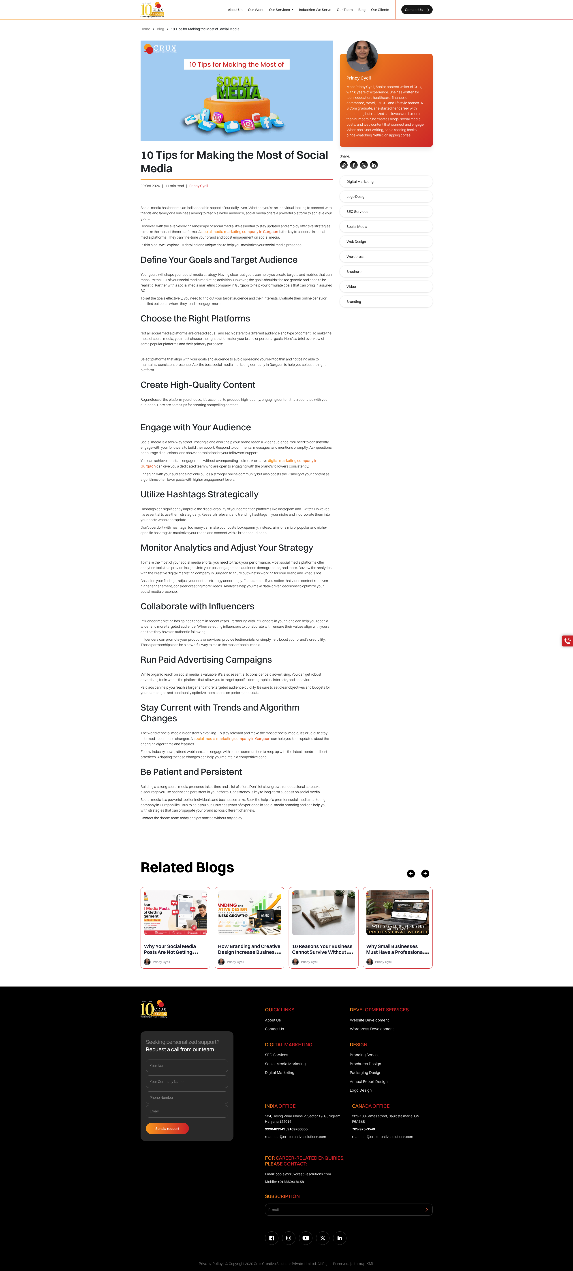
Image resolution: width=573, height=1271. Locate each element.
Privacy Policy (211, 1263)
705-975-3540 (363, 1129)
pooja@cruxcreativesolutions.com (303, 1174)
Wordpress (355, 256)
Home (145, 29)
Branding (353, 301)
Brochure (353, 271)
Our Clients (380, 9)
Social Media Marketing (285, 1063)
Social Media (356, 226)
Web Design (356, 241)
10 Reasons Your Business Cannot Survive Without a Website (322, 952)
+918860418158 (291, 1181)
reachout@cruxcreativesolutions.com (295, 1136)
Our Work (255, 9)
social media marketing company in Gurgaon (239, 231)
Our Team (345, 9)
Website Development (369, 1020)
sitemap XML (362, 1263)
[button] (425, 873)
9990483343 (275, 1129)
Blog (362, 9)
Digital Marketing (360, 181)
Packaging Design (365, 1072)
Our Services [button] (280, 9)
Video (351, 286)
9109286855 (297, 1129)
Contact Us (414, 9)
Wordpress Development (372, 1028)
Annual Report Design (369, 1081)
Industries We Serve (315, 9)
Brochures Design (365, 1063)
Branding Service (365, 1054)
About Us (235, 9)
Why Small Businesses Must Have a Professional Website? (395, 952)
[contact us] (567, 641)
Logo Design (356, 196)
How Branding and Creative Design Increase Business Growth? (249, 952)
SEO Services (357, 211)
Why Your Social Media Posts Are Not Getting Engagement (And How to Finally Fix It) (173, 955)
